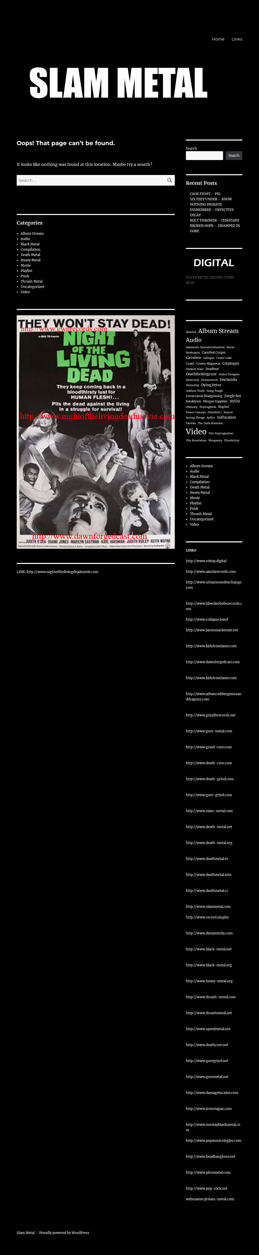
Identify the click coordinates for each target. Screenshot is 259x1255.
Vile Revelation (196, 440)
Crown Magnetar (208, 363)
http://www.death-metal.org (209, 843)
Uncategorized (32, 287)
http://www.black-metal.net (209, 949)
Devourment (209, 380)
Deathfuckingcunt (201, 374)
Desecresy (192, 380)
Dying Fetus (211, 385)
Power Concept (196, 412)
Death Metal (30, 255)
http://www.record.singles (207, 917)
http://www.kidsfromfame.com (211, 646)
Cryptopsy (230, 363)
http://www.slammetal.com (208, 907)
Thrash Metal (31, 281)
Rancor (228, 412)
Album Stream (32, 233)
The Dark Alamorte (210, 423)
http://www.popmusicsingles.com (213, 1141)
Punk (25, 276)
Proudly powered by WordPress (64, 1233)
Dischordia (228, 380)
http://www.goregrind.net (207, 1061)
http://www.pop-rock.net (206, 1188)
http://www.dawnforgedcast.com (213, 662)
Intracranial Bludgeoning (204, 396)
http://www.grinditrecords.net (210, 715)
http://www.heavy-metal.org (209, 981)
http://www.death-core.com (209, 763)
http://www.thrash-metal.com (211, 997)
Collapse (208, 358)
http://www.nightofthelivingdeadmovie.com (62, 572)
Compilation (30, 249)
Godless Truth (195, 391)
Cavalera (193, 358)
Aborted (191, 332)
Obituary (192, 407)
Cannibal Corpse (213, 352)
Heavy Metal (30, 260)
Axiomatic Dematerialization (205, 347)
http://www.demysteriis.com (209, 933)
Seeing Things (195, 417)
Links (237, 39)
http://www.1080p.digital (206, 561)
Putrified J (215, 412)
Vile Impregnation (221, 433)
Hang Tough (215, 391)
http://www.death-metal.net (209, 827)
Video (25, 292)
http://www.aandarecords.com (211, 572)
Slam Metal (26, 1233)
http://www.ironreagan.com (209, 1109)
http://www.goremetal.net (207, 1077)
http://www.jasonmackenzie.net (212, 630)
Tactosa (191, 423)
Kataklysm (193, 401)
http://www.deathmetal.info (208, 875)
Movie (26, 265)
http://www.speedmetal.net (208, 1029)
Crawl (190, 363)
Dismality (192, 385)
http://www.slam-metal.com (209, 811)
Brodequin (193, 352)
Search (191, 148)
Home (218, 39)
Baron (230, 347)
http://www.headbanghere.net (210, 1156)
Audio (25, 239)
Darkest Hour (195, 369)
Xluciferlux (231, 440)
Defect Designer (229, 374)
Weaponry (215, 440)
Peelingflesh (208, 407)
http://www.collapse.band (207, 619)
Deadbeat (212, 369)
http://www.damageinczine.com (212, 1093)
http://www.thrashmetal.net (209, 1013)
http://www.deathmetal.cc (207, 891)
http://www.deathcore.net (207, 1045)
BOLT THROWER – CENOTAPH (214, 220)
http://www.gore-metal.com (209, 731)
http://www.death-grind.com (210, 779)
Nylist (235, 401)
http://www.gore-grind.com (209, 795)
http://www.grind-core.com (209, 747)
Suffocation (226, 417)
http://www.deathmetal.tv (207, 859)
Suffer (211, 417)
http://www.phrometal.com (208, 1172)
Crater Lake (224, 358)
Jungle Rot (232, 396)
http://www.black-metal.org (209, 965)
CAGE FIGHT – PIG (205, 194)
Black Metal (30, 244)
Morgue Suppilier (215, 401)
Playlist (26, 271)
